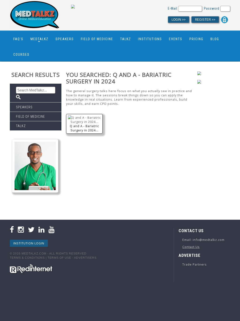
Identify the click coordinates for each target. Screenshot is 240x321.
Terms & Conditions (27, 257)
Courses (21, 54)
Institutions (150, 39)
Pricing (196, 39)
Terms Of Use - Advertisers (72, 257)
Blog (214, 39)
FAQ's (18, 39)
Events (175, 39)
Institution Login (28, 243)
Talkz (125, 39)
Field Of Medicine (97, 39)
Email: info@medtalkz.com (203, 240)
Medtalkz (39, 39)
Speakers (65, 39)
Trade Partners (194, 264)
